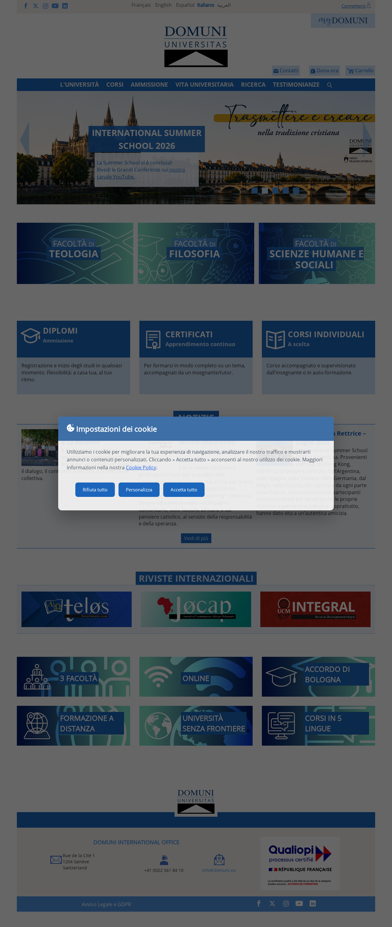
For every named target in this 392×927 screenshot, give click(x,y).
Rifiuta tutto (95, 489)
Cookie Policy (141, 467)
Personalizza (139, 489)
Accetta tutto (184, 489)
